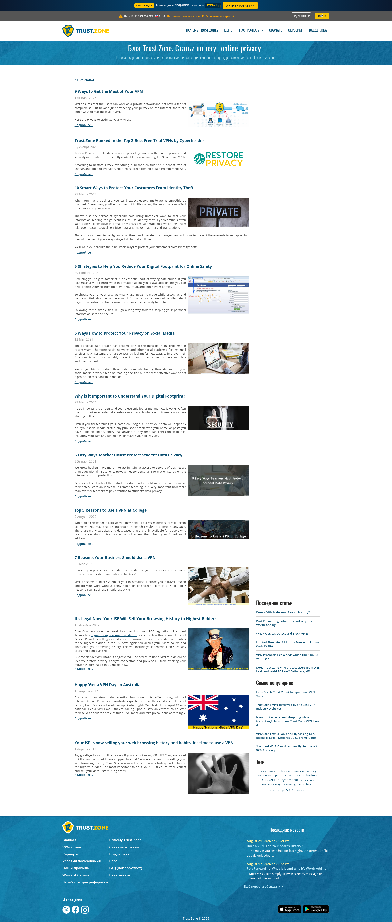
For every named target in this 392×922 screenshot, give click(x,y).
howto (300, 790)
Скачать (275, 30)
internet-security (271, 784)
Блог (113, 861)
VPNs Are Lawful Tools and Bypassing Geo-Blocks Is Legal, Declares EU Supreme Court (286, 736)
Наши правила (75, 868)
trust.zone (269, 779)
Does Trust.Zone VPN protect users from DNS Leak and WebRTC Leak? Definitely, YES (288, 669)
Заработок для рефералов (85, 882)
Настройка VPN (251, 30)
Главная (69, 840)
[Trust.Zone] (85, 31)
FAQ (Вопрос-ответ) (125, 868)
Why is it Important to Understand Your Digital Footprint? (130, 396)
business (286, 771)
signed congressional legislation (114, 635)
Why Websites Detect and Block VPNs (282, 633)
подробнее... (84, 125)
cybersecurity (291, 779)
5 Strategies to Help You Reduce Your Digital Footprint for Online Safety (143, 266)
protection (286, 775)
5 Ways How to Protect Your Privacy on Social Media (125, 333)
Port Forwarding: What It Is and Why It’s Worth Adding (286, 868)
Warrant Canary (75, 875)
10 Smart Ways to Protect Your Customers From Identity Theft (134, 187)
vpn (290, 789)
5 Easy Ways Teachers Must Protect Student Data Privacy (128, 455)
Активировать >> (240, 5)
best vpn (299, 771)
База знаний (120, 875)
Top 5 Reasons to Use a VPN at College (111, 510)
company (311, 771)
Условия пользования (81, 861)
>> (200, 16)
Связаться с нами (124, 847)
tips (276, 775)
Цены (228, 30)
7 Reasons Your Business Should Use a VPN (115, 557)
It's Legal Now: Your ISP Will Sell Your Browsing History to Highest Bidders (145, 618)
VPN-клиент (72, 847)
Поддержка (317, 30)
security (309, 780)
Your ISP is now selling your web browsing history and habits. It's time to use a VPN (154, 742)
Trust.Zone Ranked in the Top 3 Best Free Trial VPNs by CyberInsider (139, 140)
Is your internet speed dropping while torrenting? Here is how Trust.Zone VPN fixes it (287, 721)
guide (297, 784)
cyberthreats (264, 775)
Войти (322, 16)
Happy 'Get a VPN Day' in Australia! (108, 684)
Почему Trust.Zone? (202, 30)
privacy (262, 771)
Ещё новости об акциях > (263, 886)
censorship (277, 790)
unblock (308, 784)
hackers (299, 775)
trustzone (312, 775)
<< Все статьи (84, 80)
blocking (273, 771)
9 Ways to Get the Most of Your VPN (109, 91)
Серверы (295, 30)
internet (287, 784)
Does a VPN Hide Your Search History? (283, 612)
